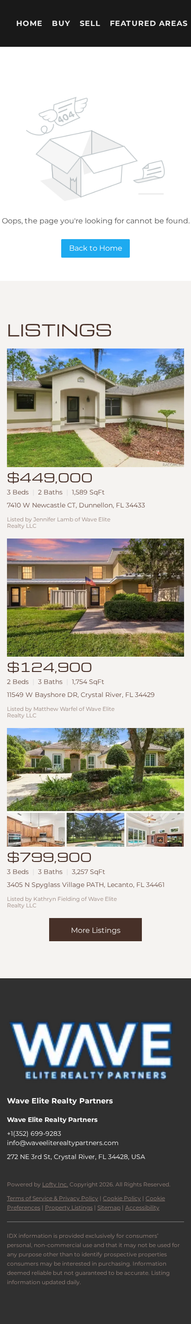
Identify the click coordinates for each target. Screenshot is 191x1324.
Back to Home (95, 248)
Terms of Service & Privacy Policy (52, 1198)
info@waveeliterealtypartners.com (63, 1143)
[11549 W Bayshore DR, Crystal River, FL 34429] (95, 597)
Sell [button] (90, 23)
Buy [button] (61, 23)
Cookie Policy (122, 1198)
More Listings (96, 930)
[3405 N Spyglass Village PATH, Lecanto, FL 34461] (95, 787)
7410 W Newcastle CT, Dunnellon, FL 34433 (76, 505)
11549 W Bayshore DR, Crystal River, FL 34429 (81, 695)
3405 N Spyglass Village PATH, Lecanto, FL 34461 (86, 885)
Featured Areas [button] (149, 23)
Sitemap (109, 1207)
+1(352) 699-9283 (34, 1133)
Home (29, 23)
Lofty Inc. (55, 1184)
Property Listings (69, 1207)
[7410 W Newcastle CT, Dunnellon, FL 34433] (95, 407)
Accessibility (142, 1207)
